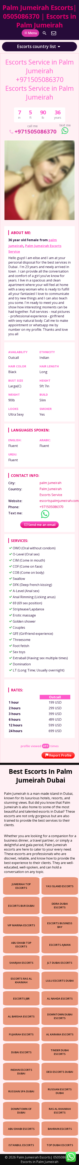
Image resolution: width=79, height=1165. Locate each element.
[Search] (44, 33)
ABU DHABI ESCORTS (21, 1129)
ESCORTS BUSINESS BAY (59, 925)
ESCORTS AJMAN (59, 945)
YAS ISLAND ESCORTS (60, 886)
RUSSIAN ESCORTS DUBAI (60, 1091)
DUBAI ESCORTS (21, 1052)
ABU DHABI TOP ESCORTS (21, 944)
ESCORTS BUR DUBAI (21, 906)
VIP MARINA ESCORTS (21, 925)
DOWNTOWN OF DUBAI (21, 1110)
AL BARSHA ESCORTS (21, 1016)
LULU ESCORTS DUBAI (60, 980)
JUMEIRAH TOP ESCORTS (21, 886)
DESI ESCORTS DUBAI (59, 1072)
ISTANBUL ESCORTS (21, 1145)
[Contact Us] (53, 33)
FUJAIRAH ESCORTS (21, 1034)
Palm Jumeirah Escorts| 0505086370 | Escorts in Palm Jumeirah (39, 16)
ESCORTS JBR (21, 998)
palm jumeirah (50, 483)
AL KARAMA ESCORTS (60, 1034)
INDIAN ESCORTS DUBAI (21, 1071)
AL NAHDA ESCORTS (60, 998)
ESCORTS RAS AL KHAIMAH (21, 980)
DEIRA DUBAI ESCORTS (60, 905)
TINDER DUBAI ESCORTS (60, 1052)
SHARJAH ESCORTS (21, 963)
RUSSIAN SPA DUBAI (21, 1091)
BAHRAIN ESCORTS (60, 1129)
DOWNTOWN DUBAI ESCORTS (60, 1016)
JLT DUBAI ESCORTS (59, 963)
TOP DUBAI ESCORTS (60, 1145)
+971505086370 (35, 131)
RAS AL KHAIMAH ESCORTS (60, 1110)
